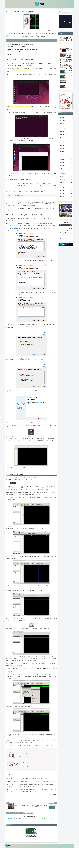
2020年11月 (66, 176)
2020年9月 (66, 182)
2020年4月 (66, 196)
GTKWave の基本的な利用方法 (14, 51)
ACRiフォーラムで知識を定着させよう (14, 799)
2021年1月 (66, 171)
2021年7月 (66, 154)
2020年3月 (66, 199)
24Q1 (8, 812)
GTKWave (24, 812)
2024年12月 (66, 128)
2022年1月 (66, 145)
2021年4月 (66, 162)
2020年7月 (66, 187)
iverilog (29, 812)
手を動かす (19, 812)
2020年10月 (66, 179)
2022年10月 (66, 140)
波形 (32, 812)
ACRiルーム (12, 812)
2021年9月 (66, 148)
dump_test (7, 482)
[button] (72, 11)
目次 (30, 40)
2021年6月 (66, 157)
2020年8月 (66, 185)
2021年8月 (66, 151)
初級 (16, 812)
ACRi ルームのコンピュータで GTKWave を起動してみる (20, 44)
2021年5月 (66, 159)
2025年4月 (66, 123)
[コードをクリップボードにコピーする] (55, 750)
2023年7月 (66, 134)
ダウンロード (13, 482)
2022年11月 (66, 137)
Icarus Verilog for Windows (14, 228)
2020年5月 (66, 193)
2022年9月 (66, 142)
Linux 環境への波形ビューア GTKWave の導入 (18, 46)
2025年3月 (66, 126)
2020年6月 (66, 190)
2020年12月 (66, 173)
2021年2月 (66, 168)
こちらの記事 (44, 74)
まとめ (9, 54)
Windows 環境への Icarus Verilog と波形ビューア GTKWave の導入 (23, 49)
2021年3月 (66, 165)
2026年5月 (66, 117)
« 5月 (60, 238)
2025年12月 (66, 120)
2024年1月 (66, 131)
